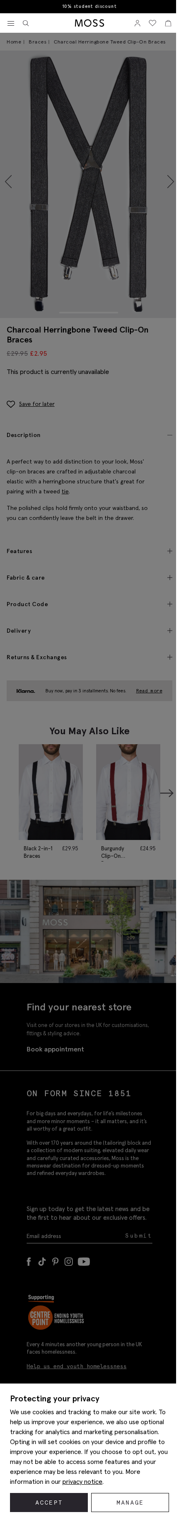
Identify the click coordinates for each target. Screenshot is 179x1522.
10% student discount (89, 6)
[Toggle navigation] (10, 23)
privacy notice (82, 1481)
